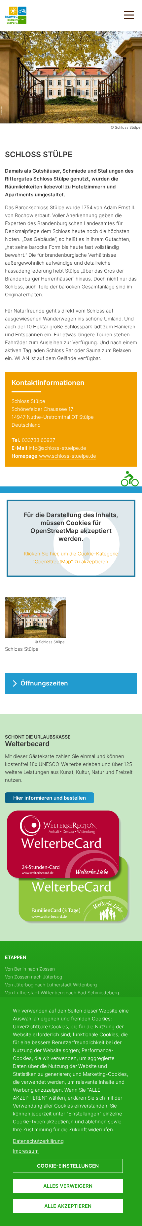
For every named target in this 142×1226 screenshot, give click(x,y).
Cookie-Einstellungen (68, 1166)
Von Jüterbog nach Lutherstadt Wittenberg (51, 984)
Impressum (26, 1151)
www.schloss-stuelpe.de (67, 456)
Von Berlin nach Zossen (30, 969)
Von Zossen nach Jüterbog (33, 976)
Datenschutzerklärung (38, 1141)
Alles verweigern (67, 1186)
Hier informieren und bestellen (49, 798)
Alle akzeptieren (67, 1206)
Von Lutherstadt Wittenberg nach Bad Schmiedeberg (62, 992)
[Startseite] (15, 15)
